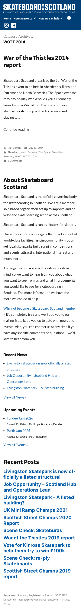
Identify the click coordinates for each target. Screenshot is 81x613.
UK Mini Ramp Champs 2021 (35, 510)
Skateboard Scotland (15, 595)
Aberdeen (13, 152)
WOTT (18, 156)
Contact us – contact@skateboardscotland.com (30, 599)
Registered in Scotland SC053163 (48, 595)
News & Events (23, 18)
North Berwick (29, 152)
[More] (69, 18)
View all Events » (15, 445)
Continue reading (18, 129)
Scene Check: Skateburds (32, 530)
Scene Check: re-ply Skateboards (26, 560)
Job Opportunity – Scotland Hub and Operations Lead (39, 487)
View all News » (15, 397)
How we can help (49, 18)
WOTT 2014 (30, 156)
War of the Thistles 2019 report (39, 538)
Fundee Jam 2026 (20, 418)
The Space (44, 152)
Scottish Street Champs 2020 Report (37, 520)
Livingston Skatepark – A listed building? (36, 388)
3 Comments (15, 160)
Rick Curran (14, 147)
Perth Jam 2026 (18, 431)
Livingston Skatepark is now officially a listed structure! (39, 474)
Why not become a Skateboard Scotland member (39, 308)
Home (7, 18)
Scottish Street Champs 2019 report (37, 573)
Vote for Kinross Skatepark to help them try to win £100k (36, 548)
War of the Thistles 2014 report (36, 61)
